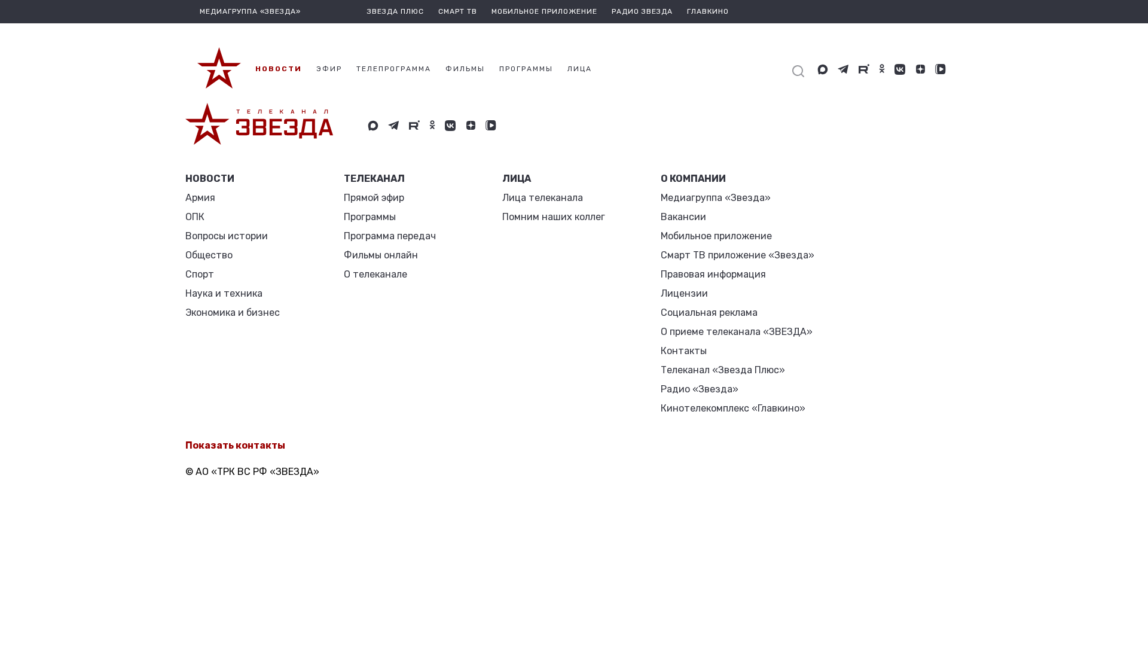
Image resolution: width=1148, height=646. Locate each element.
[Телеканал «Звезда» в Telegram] (843, 69)
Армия (200, 197)
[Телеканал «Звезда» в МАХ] (822, 69)
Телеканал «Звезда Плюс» (723, 370)
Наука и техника (223, 293)
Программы (370, 217)
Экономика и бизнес (232, 312)
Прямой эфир (374, 197)
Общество (209, 255)
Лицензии (684, 293)
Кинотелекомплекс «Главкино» (733, 408)
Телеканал (374, 178)
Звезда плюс (395, 11)
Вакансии (683, 217)
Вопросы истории (226, 236)
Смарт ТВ (457, 11)
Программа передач (390, 236)
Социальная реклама (709, 312)
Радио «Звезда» (699, 389)
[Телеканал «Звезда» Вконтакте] (899, 69)
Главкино (708, 11)
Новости (209, 178)
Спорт (199, 274)
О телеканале (375, 274)
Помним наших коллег (553, 217)
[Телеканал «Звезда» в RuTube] (864, 69)
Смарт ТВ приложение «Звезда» (737, 255)
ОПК (194, 217)
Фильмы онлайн (381, 255)
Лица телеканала (542, 197)
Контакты (684, 350)
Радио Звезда (642, 11)
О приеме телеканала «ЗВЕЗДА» (737, 331)
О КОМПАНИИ (693, 178)
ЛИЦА (516, 178)
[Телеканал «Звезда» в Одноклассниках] (882, 69)
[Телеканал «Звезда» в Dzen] (920, 69)
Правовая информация (713, 274)
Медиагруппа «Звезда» (716, 197)
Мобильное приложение (544, 11)
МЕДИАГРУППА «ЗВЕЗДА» (250, 11)
